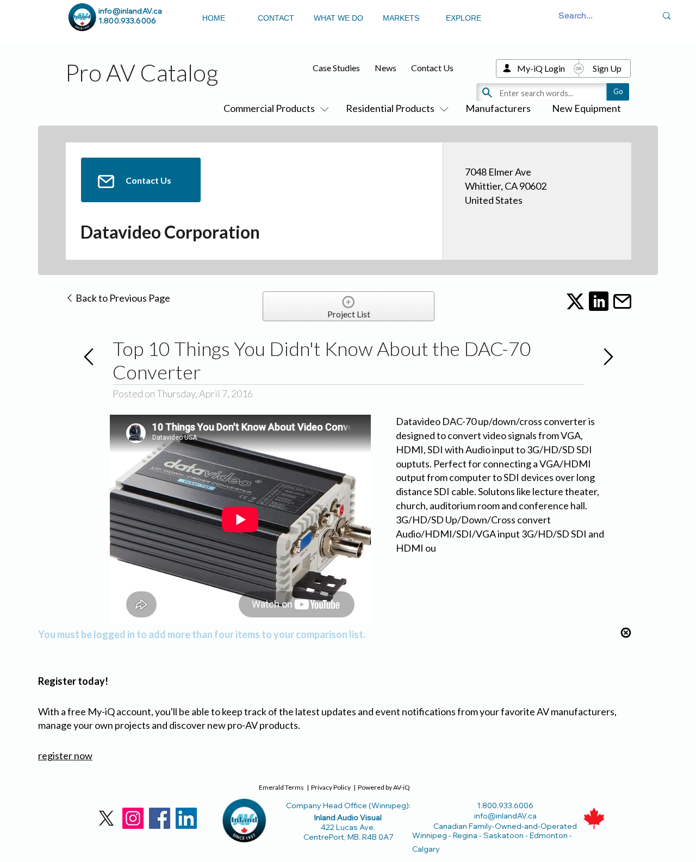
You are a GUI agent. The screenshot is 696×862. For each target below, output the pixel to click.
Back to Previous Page (122, 298)
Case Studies (336, 68)
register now (65, 755)
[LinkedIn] (186, 818)
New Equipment (586, 108)
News (385, 68)
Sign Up (607, 68)
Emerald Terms (281, 787)
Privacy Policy (331, 787)
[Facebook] (159, 818)
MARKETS (401, 18)
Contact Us (432, 68)
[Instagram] (133, 818)
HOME (213, 18)
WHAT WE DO (338, 18)
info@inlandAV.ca (130, 11)
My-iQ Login (541, 68)
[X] (106, 818)
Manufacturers (498, 108)
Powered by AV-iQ (384, 787)
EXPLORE (463, 18)
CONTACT (276, 18)
